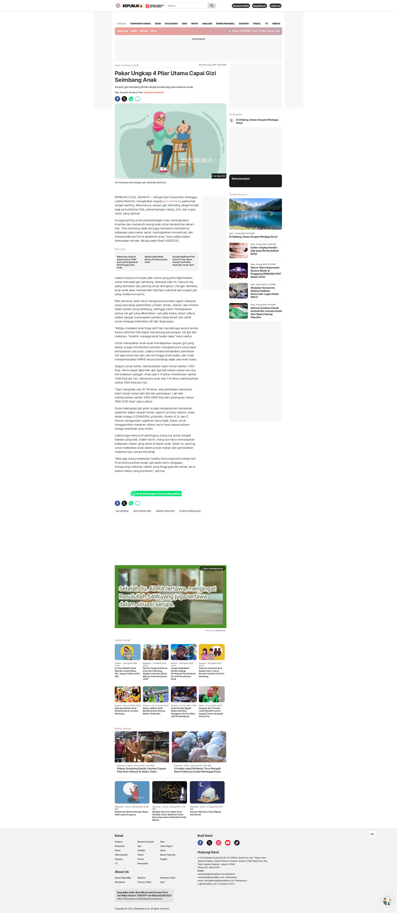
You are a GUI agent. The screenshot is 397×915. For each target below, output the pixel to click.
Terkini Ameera (238, 194)
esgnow (244, 23)
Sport (163, 850)
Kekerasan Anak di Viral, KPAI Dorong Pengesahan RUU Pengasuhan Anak (127, 262)
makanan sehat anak (165, 511)
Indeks (276, 23)
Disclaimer (120, 882)
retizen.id (275, 6)
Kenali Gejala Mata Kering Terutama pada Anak (156, 259)
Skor (162, 841)
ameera (121, 23)
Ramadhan (143, 863)
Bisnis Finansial (225, 23)
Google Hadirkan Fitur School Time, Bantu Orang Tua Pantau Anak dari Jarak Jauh (183, 260)
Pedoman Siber (167, 877)
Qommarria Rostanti (153, 92)
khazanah (171, 23)
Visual (141, 859)
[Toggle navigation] (118, 5)
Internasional (121, 854)
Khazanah (120, 846)
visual (257, 23)
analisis (207, 23)
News (117, 850)
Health (134, 31)
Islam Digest (166, 846)
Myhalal (144, 31)
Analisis (141, 850)
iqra (184, 23)
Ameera (126, 65)
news (194, 23)
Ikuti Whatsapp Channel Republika (158, 493)
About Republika (123, 877)
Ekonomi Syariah (140, 23)
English (163, 859)
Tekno (153, 31)
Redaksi (142, 877)
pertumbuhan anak (142, 511)
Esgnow (119, 859)
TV (266, 23)
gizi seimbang (172, 201)
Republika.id (259, 6)
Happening (122, 31)
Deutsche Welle (241, 6)
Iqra (139, 846)
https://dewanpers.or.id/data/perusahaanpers (140, 898)
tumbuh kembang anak (190, 511)
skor (158, 23)
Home (117, 65)
